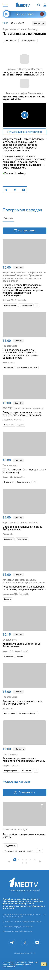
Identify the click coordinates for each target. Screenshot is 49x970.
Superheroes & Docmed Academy (20, 29)
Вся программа (26, 230)
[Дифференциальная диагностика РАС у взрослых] (24, 515)
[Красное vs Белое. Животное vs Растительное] (24, 632)
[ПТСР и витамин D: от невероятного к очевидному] (24, 458)
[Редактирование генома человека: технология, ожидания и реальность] (24, 573)
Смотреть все (27, 792)
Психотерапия (28, 40)
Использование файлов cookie (18, 931)
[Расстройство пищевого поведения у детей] (24, 827)
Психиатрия (10, 40)
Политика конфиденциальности (18, 926)
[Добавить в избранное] (42, 806)
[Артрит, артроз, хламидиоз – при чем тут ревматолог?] (24, 689)
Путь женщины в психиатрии (24, 131)
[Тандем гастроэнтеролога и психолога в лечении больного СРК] (24, 746)
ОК (44, 964)
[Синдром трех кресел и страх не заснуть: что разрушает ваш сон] (24, 401)
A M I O (31, 953)
